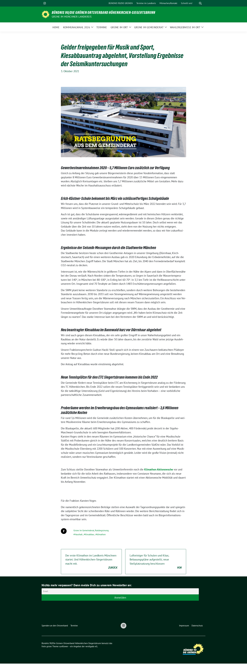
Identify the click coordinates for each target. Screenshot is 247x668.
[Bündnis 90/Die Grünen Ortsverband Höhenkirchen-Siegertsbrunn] (45, 14)
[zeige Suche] (200, 3)
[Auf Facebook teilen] (64, 531)
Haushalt (78, 534)
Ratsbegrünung (102, 530)
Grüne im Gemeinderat (83, 530)
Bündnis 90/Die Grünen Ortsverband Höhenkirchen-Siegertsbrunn (103, 12)
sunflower (63, 646)
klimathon (101, 534)
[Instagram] (44, 3)
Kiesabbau (89, 534)
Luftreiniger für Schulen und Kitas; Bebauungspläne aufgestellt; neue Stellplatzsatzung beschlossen (156, 561)
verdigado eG (91, 646)
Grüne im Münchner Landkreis (72, 16)
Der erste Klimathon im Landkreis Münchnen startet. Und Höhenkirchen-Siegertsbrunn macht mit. (91, 561)
